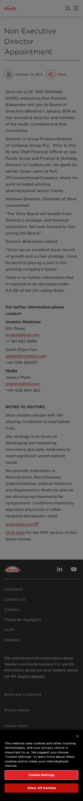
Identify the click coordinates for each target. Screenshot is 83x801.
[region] (41, 765)
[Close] (77, 736)
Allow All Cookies (41, 788)
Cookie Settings (41, 775)
